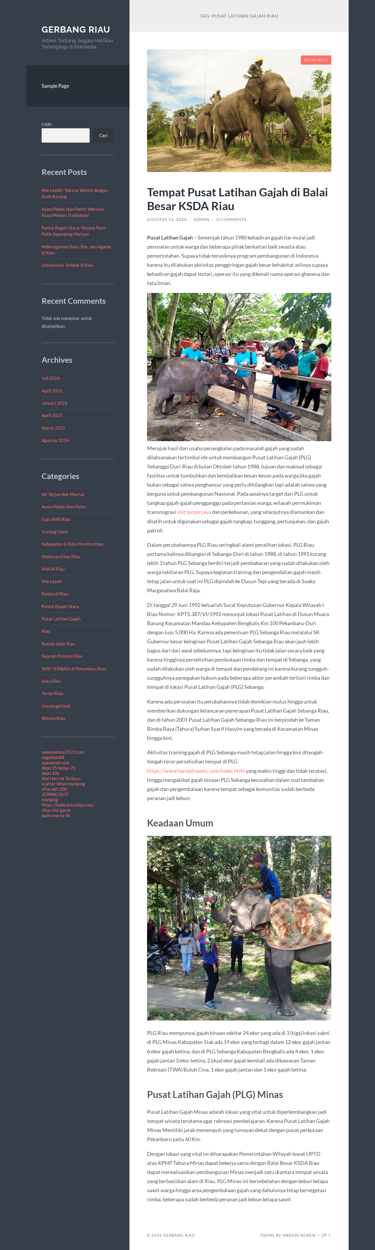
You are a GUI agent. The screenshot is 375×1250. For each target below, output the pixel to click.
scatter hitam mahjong (63, 783)
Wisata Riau (53, 718)
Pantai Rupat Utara (60, 606)
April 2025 (52, 415)
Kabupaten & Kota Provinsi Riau (72, 543)
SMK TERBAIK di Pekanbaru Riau (74, 668)
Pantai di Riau (55, 593)
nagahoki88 (53, 757)
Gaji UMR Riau (56, 519)
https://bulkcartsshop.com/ (68, 804)
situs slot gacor (56, 810)
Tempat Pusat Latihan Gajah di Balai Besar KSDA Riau (237, 198)
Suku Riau (51, 681)
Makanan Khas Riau (61, 556)
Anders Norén (299, 1235)
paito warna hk (56, 815)
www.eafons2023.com (63, 752)
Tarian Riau (52, 693)
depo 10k (50, 773)
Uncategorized (56, 705)
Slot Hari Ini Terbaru (61, 778)
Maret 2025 (53, 428)
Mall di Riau (53, 568)
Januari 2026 (54, 403)
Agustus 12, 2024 (167, 219)
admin (201, 219)
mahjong (50, 799)
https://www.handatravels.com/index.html (196, 770)
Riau (46, 631)
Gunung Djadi (55, 531)
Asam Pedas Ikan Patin (64, 506)
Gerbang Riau (76, 29)
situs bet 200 (54, 789)
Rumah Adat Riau (58, 643)
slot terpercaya (194, 512)
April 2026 (52, 390)
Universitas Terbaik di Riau (67, 265)
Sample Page (55, 86)
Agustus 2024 (55, 440)
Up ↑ (326, 1235)
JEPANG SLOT (55, 794)
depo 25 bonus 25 (59, 767)
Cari (47, 124)
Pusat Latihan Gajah (61, 618)
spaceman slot (55, 762)
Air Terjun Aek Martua (63, 494)
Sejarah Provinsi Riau (62, 656)
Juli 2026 (51, 378)
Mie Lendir (52, 581)
